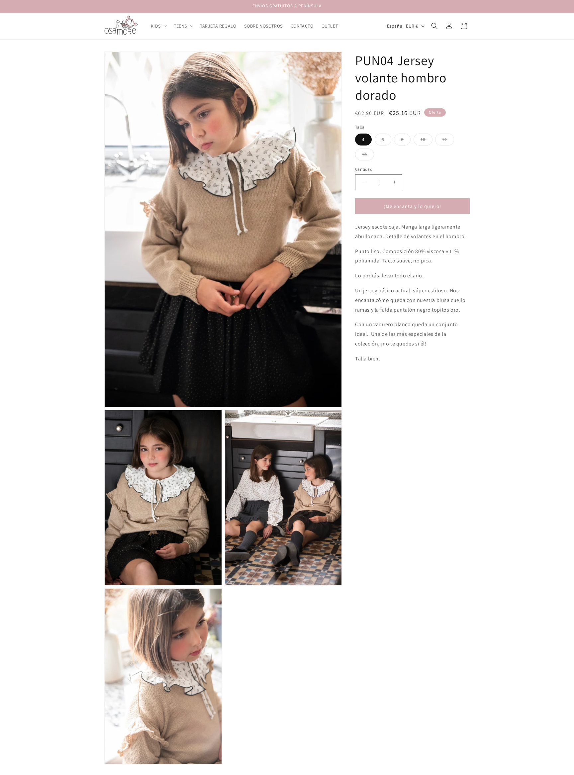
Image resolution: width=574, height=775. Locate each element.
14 (368, 155)
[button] (158, 26)
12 (448, 140)
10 (426, 140)
